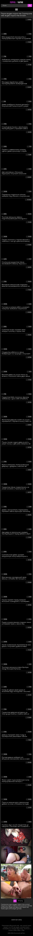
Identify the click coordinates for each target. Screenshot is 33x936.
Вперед (20, 900)
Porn (23, 933)
